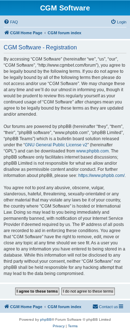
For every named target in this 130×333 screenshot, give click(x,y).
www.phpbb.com (92, 151)
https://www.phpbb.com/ (101, 175)
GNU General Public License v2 (56, 144)
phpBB (46, 319)
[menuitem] (11, 22)
